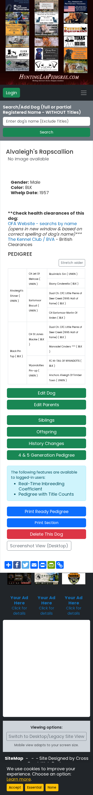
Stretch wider (72, 262)
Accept (15, 787)
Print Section (46, 522)
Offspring (46, 432)
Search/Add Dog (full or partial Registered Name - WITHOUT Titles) (42, 109)
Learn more (19, 779)
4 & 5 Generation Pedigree (46, 455)
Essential (34, 787)
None (52, 787)
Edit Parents (46, 405)
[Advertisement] (46, 668)
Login (11, 93)
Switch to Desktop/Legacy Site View (46, 736)
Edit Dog (46, 393)
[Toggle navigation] (83, 92)
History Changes (46, 443)
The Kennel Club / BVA (32, 239)
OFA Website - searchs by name (42, 224)
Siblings (46, 420)
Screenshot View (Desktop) (39, 546)
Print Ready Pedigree (46, 511)
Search (46, 132)
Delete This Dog (46, 534)
